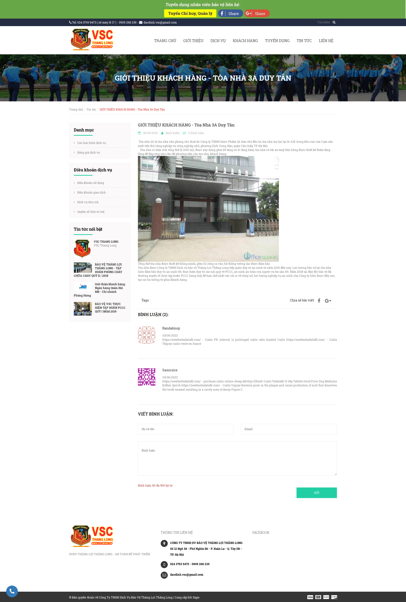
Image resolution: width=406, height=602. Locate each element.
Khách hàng (245, 40)
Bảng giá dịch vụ (88, 152)
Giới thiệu (193, 40)
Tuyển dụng (277, 40)
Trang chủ (165, 40)
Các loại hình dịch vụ (91, 143)
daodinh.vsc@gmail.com (160, 22)
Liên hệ (326, 40)
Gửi (316, 493)
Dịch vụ (218, 40)
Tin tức (304, 40)
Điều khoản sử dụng (90, 183)
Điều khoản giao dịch (91, 192)
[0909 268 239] (12, 591)
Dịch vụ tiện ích (88, 202)
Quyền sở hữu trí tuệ (91, 212)
